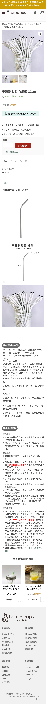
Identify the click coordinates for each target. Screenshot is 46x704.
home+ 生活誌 (31, 671)
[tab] (6, 183)
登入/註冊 (35, 13)
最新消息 (6, 667)
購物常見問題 (31, 634)
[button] (10, 152)
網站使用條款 (9, 694)
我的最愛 (6, 645)
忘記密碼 (6, 638)
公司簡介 (6, 671)
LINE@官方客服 (32, 667)
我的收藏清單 (8, 653)
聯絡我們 (29, 649)
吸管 (9, 172)
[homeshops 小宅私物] (16, 12)
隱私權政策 (20, 694)
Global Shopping (32, 645)
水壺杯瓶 (28, 24)
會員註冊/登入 (8, 634)
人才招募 (6, 682)
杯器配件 (38, 24)
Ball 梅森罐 (9, 96)
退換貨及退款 (31, 642)
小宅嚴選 (19, 96)
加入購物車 (23, 145)
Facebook (29, 675)
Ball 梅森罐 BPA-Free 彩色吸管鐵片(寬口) (36, 589)
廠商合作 (6, 678)
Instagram (29, 678)
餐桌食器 (18, 24)
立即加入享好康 (33, 5)
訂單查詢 (6, 649)
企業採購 (6, 675)
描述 (6, 183)
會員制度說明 (8, 642)
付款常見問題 (31, 638)
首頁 (4, 24)
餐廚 (10, 24)
